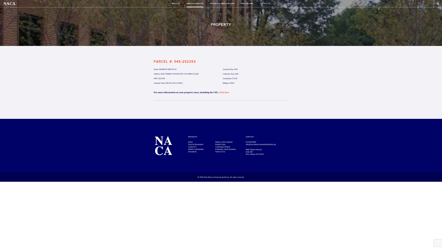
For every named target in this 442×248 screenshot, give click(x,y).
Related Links (247, 3)
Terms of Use (220, 152)
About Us (176, 3)
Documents (192, 152)
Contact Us (265, 3)
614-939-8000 (251, 142)
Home (190, 142)
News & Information (195, 3)
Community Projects (222, 147)
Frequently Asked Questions (222, 3)
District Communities (196, 149)
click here (224, 92)
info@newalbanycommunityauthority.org (261, 144)
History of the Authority (224, 142)
